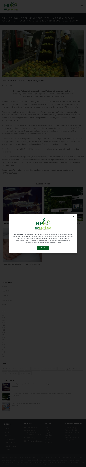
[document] (43, 233)
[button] (73, 217)
